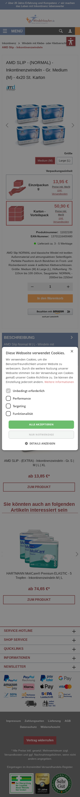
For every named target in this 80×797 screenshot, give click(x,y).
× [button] (71, 351)
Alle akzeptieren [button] (41, 424)
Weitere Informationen (59, 382)
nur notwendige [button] (41, 434)
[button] (40, 443)
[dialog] (40, 398)
